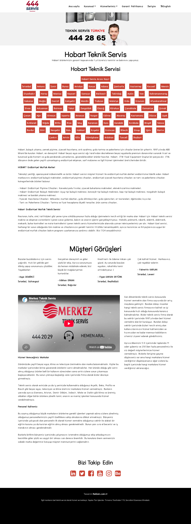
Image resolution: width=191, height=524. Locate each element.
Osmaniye (147, 108)
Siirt (42, 130)
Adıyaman (42, 108)
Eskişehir (70, 101)
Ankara (41, 86)
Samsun (86, 93)
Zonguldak (86, 108)
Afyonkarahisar (158, 101)
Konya (92, 86)
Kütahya (114, 108)
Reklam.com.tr (100, 493)
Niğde (46, 122)
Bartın (160, 130)
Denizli (55, 101)
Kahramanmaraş (158, 93)
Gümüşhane (92, 137)
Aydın (131, 93)
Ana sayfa (74, 6)
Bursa (65, 86)
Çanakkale (130, 108)
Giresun (51, 115)
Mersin (165, 86)
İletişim (152, 6)
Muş (80, 122)
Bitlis (58, 122)
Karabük (119, 122)
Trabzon (99, 101)
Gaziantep (135, 86)
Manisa (57, 93)
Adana (104, 86)
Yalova (160, 122)
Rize (69, 122)
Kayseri (72, 93)
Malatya (113, 101)
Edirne (107, 115)
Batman (58, 108)
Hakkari (81, 130)
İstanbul (26, 86)
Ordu (126, 101)
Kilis (78, 137)
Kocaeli (151, 86)
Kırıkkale (134, 122)
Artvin (66, 137)
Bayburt (138, 137)
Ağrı (39, 115)
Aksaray (121, 115)
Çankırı (53, 137)
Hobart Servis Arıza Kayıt (95, 78)
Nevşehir (55, 130)
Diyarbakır (29, 93)
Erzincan (110, 130)
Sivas (28, 108)
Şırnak (162, 108)
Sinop (137, 130)
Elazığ (100, 108)
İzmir (53, 86)
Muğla (42, 101)
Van (142, 93)
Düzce (152, 115)
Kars (106, 122)
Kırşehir (95, 130)
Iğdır (148, 130)
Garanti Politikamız (132, 6)
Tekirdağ (116, 93)
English (167, 6)
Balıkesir (101, 93)
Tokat (71, 108)
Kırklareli (31, 122)
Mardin (85, 101)
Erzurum (140, 101)
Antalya (79, 86)
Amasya (80, 115)
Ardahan (109, 137)
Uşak (164, 115)
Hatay (44, 93)
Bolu (68, 130)
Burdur (30, 130)
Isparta (65, 115)
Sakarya (28, 101)
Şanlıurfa (119, 86)
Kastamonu (137, 115)
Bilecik (124, 130)
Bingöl (148, 122)
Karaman (93, 122)
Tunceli (124, 137)
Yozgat (94, 115)
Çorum (27, 115)
